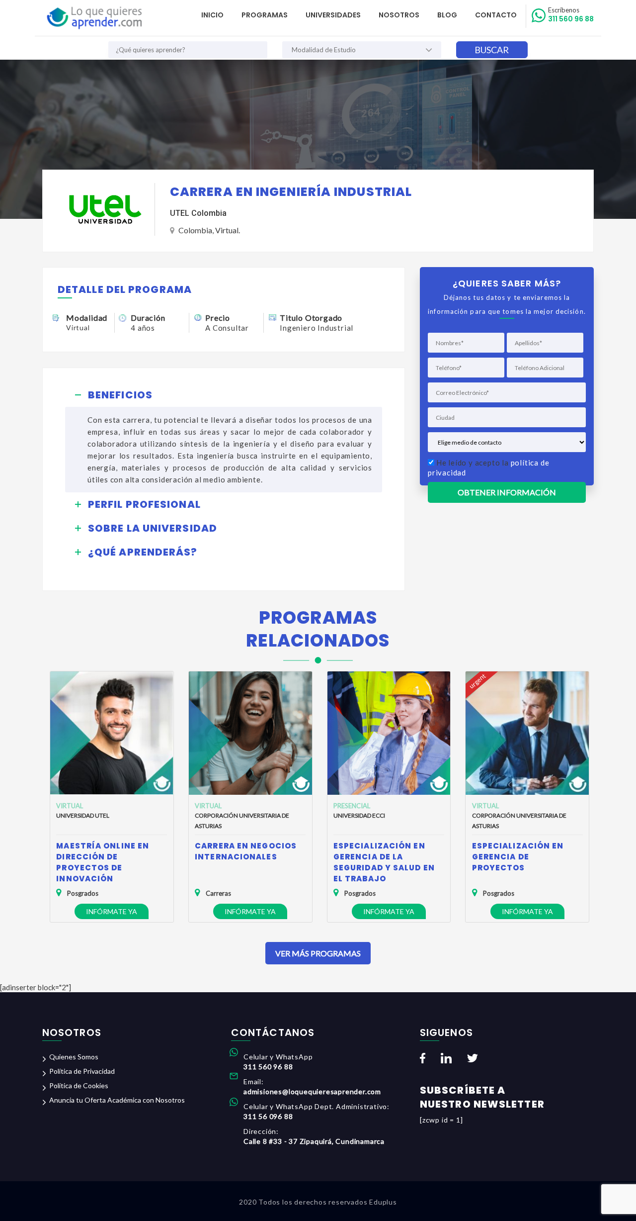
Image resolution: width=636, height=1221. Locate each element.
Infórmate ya (111, 911)
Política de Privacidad (82, 1071)
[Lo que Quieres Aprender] (93, 18)
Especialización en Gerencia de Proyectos (518, 857)
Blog (447, 15)
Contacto (496, 15)
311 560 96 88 (571, 15)
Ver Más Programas (318, 953)
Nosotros (399, 15)
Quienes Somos (73, 1056)
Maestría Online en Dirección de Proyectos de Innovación (102, 862)
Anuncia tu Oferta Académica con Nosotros (117, 1100)
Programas (264, 15)
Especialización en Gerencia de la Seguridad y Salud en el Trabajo (384, 862)
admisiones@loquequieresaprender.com (312, 1091)
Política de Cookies (78, 1085)
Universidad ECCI (359, 815)
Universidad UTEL (82, 815)
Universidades (333, 15)
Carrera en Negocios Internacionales (246, 851)
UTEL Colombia (198, 213)
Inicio (212, 15)
